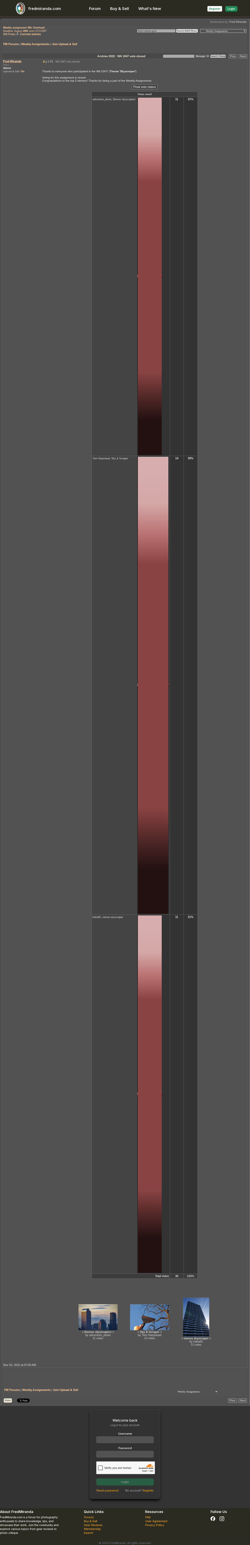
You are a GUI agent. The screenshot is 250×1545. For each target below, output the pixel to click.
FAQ (148, 1517)
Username (125, 1433)
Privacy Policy (154, 1525)
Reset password (107, 1490)
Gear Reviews (93, 1525)
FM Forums (11, 44)
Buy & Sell (119, 8)
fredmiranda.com (44, 8)
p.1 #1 (49, 61)
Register (215, 8)
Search (88, 1533)
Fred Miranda (237, 21)
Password (125, 1448)
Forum (95, 8)
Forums (89, 1517)
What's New (149, 8)
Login (231, 8)
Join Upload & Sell (64, 44)
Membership (92, 1529)
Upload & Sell (11, 71)
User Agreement (156, 1521)
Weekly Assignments (35, 44)
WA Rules (9, 34)
